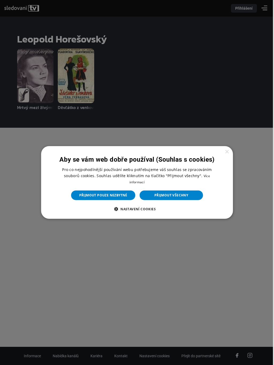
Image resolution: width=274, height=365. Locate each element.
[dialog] (134, 182)
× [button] (224, 152)
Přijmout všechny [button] (169, 195)
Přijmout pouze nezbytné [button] (101, 195)
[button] (135, 209)
